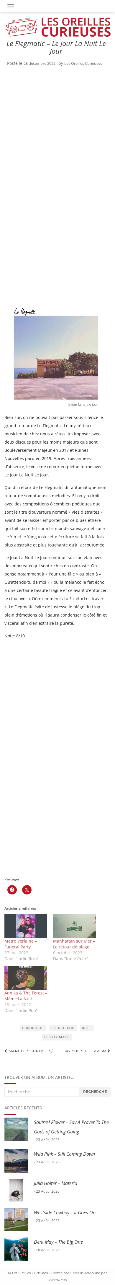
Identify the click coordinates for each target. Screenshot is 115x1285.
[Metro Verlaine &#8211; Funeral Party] (25, 926)
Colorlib (76, 1273)
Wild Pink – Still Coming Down (64, 1154)
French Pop (62, 1028)
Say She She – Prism (85, 1051)
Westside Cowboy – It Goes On (65, 1212)
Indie (87, 1028)
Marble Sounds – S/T (31, 1051)
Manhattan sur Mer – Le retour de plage (74, 944)
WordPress (58, 1280)
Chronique (33, 1028)
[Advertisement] (57, 130)
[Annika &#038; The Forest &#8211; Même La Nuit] (25, 978)
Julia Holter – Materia (55, 1183)
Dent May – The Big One (58, 1242)
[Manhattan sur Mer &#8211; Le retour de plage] (74, 926)
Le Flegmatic (57, 1037)
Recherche (95, 1091)
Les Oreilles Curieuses (83, 63)
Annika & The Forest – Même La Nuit (25, 995)
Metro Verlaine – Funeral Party (20, 944)
